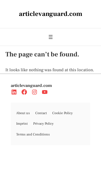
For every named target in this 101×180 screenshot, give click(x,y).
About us (23, 113)
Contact (41, 113)
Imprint (22, 123)
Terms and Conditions (33, 134)
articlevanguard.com (31, 85)
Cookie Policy (62, 113)
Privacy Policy (43, 123)
